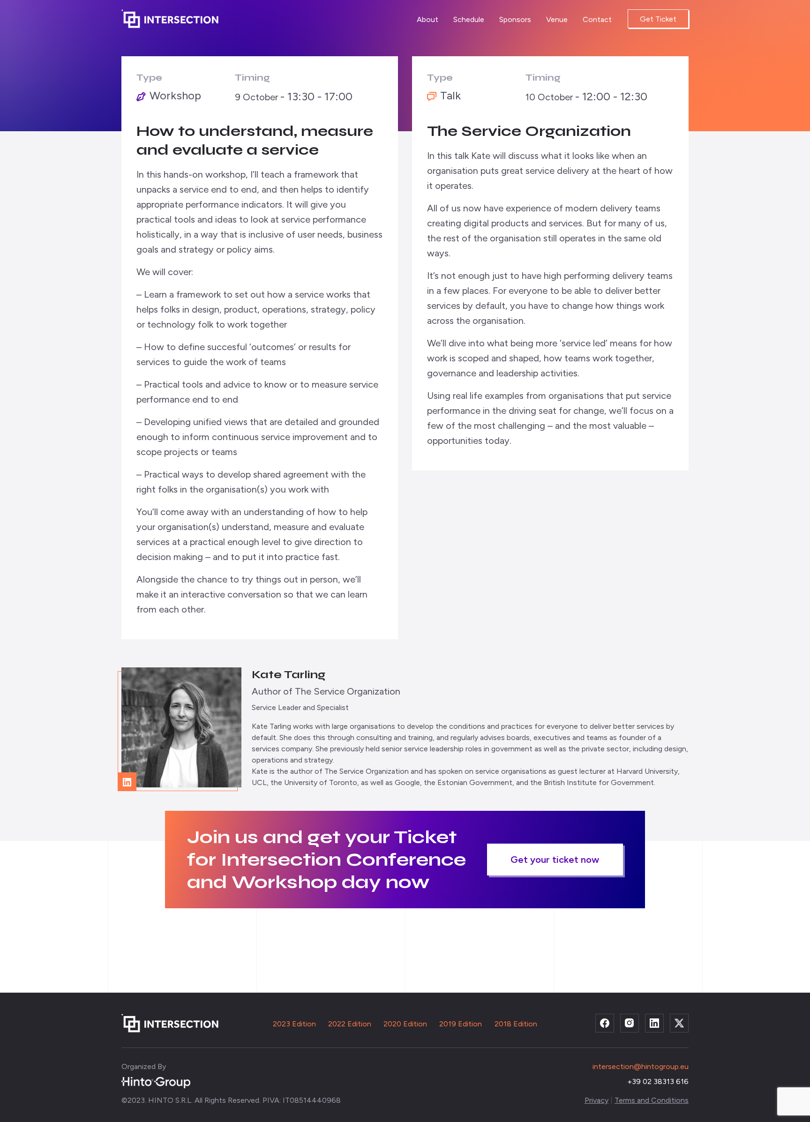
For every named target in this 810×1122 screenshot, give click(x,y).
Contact (597, 19)
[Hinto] (155, 1081)
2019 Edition (460, 1023)
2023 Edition (294, 1023)
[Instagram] (629, 1023)
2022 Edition (349, 1023)
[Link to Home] (173, 18)
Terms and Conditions (652, 1100)
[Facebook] (604, 1023)
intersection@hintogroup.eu (640, 1066)
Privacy (596, 1100)
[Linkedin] (654, 1023)
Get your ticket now (554, 859)
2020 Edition (405, 1023)
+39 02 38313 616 (658, 1081)
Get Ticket (658, 19)
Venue (557, 19)
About (427, 19)
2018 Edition (516, 1023)
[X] (679, 1023)
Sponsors (515, 19)
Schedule (468, 19)
